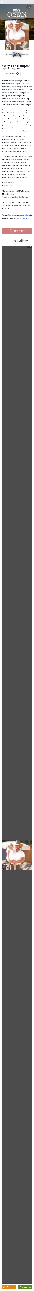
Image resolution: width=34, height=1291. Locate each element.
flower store (24, 218)
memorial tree (25, 215)
